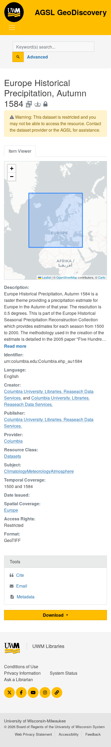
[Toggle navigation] (11, 27)
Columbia (13, 441)
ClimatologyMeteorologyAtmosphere (39, 471)
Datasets (12, 456)
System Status (63, 673)
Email (21, 586)
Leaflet (46, 277)
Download (54, 615)
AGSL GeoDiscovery (14, 14)
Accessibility (69, 734)
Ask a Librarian (18, 679)
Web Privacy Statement (33, 734)
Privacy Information (22, 673)
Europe (11, 510)
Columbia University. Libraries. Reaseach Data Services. (47, 401)
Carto (101, 277)
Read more (15, 346)
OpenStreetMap (66, 277)
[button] (12, 169)
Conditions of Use (21, 666)
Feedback (93, 734)
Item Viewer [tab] (20, 151)
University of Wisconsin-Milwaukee (35, 721)
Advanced (37, 57)
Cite (20, 575)
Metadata (25, 596)
